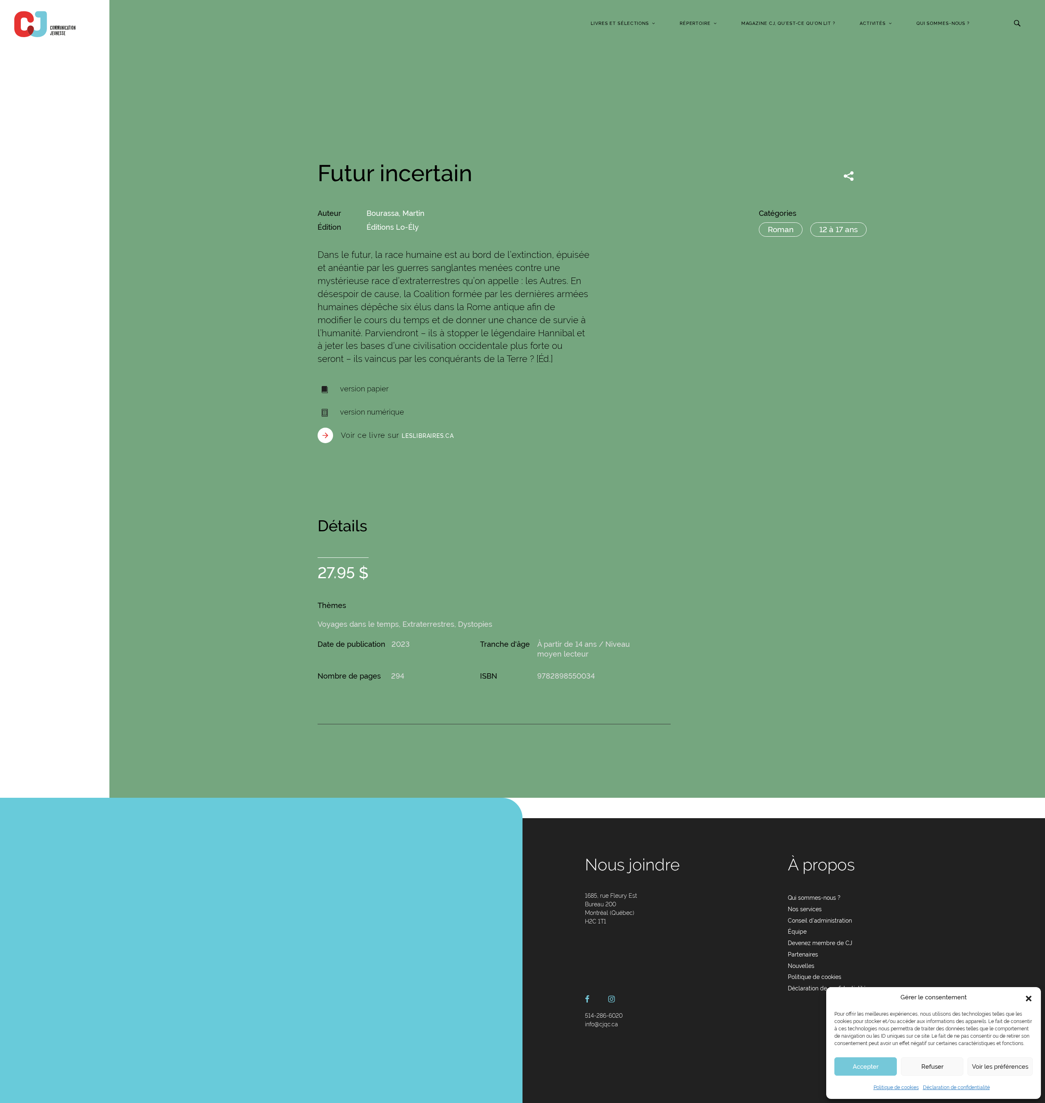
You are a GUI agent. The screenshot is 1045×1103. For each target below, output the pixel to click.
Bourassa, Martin (396, 213)
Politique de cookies (896, 1087)
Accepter (865, 1066)
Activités (873, 23)
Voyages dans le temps (358, 624)
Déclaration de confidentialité (956, 1087)
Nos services (805, 909)
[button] (1029, 998)
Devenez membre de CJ (820, 943)
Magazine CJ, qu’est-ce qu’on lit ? (788, 23)
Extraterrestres (428, 624)
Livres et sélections (620, 23)
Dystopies (475, 624)
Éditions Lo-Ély (393, 227)
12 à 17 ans (838, 229)
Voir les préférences (1000, 1066)
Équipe (797, 931)
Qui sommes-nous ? (942, 23)
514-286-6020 (604, 1015)
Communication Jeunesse (45, 24)
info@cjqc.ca (601, 1024)
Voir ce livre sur (397, 435)
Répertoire (695, 23)
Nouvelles (801, 966)
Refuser (932, 1066)
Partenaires (803, 954)
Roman (781, 229)
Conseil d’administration (820, 920)
